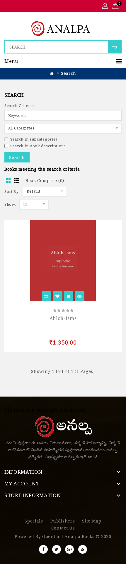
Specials (34, 521)
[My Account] (105, 6)
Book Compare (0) (44, 180)
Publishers (62, 521)
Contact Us (63, 528)
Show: (10, 204)
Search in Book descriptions (38, 145)
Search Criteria (19, 105)
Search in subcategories (33, 139)
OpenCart (52, 536)
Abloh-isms (63, 318)
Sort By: (12, 191)
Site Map (91, 521)
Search (68, 73)
